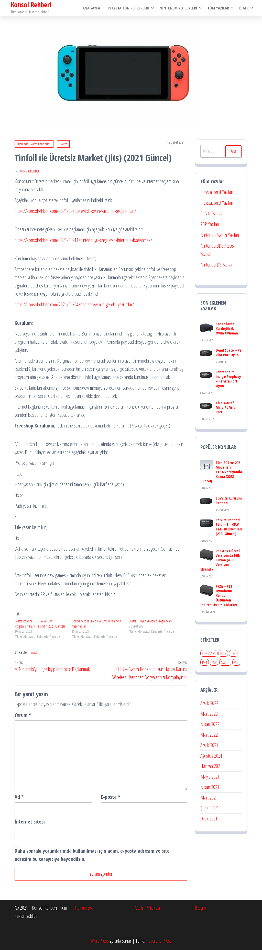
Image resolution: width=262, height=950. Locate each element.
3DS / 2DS (209, 653)
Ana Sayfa (91, 7)
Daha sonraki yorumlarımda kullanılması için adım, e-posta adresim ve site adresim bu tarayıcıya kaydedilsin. (92, 854)
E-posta (110, 796)
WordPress (99, 940)
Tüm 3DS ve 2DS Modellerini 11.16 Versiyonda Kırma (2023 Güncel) (221, 471)
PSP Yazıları (209, 224)
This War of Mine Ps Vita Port (225, 407)
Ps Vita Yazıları (211, 213)
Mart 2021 (209, 797)
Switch (63, 144)
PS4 (204, 662)
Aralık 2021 (209, 745)
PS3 (233, 653)
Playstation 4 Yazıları (216, 192)
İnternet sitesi (30, 821)
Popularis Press (159, 940)
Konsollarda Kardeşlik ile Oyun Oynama (227, 328)
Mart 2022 (209, 734)
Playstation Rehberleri (128, 7)
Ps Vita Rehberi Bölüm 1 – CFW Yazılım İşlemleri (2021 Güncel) (229, 526)
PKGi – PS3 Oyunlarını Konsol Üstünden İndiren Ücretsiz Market (218, 595)
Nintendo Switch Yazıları (219, 234)
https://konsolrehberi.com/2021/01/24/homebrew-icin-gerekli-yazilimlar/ (74, 304)
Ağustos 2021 (211, 755)
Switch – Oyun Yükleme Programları (150, 621)
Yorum (23, 714)
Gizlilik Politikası (147, 907)
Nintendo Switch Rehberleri (34, 144)
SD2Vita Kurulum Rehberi (229, 500)
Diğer (244, 7)
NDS (223, 653)
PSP (214, 662)
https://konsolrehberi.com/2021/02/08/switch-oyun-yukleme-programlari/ (75, 210)
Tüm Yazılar (218, 7)
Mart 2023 (209, 713)
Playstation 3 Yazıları (216, 202)
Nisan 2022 (209, 724)
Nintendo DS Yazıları (216, 264)
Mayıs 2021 (210, 776)
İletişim (200, 907)
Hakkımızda (84, 907)
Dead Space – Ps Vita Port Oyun (229, 352)
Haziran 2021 (211, 766)
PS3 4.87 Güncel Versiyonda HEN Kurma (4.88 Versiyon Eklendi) (220, 560)
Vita (236, 662)
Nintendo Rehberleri (178, 7)
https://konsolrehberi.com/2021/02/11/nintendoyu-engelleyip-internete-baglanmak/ (83, 240)
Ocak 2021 (208, 818)
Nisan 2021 (209, 787)
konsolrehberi (30, 171)
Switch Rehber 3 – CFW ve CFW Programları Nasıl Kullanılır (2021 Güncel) (40, 624)
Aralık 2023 (209, 703)
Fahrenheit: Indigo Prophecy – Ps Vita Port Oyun (228, 378)
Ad (19, 796)
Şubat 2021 (209, 808)
